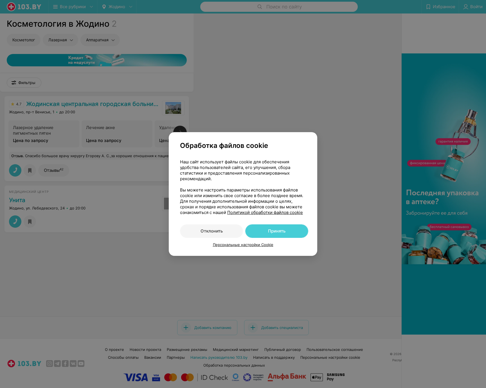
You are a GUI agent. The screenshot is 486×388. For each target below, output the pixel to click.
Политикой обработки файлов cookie (265, 212)
